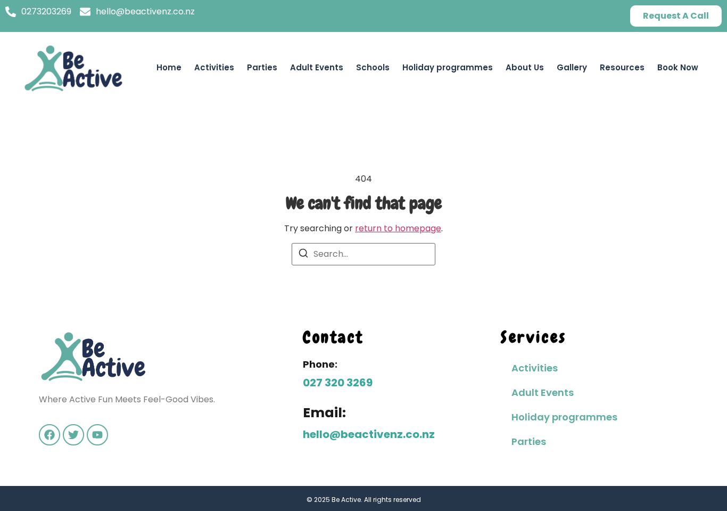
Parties (262, 67)
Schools (373, 67)
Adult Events (316, 67)
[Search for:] (363, 254)
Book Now (677, 67)
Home (168, 67)
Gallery (572, 67)
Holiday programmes (447, 67)
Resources (622, 67)
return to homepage (398, 228)
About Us (525, 67)
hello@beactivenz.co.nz (369, 434)
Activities (214, 67)
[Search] (303, 255)
